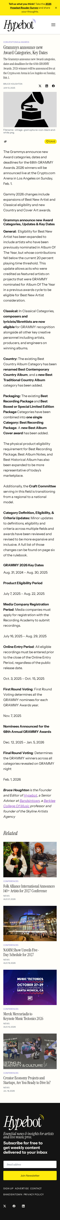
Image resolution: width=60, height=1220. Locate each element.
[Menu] (53, 24)
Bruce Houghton (12, 84)
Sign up (8, 1188)
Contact (36, 1188)
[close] (56, 7)
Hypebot (30, 795)
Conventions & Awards (16, 42)
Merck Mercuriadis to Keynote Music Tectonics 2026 (23, 1016)
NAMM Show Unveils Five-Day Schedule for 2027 (21, 952)
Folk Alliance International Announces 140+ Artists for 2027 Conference (29, 888)
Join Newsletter (30, 1175)
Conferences (10, 881)
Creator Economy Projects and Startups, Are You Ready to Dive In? (27, 1080)
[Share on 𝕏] (40, 86)
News (6, 896)
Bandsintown (30, 801)
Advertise (22, 1188)
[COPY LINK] (6, 141)
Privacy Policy (34, 1194)
